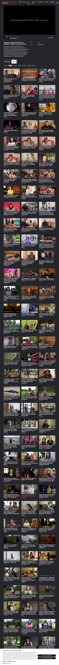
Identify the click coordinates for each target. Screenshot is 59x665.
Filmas (24, 2)
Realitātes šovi (40, 44)
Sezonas (7, 61)
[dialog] (29, 657)
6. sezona (10, 65)
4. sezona (19, 65)
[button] (20, 661)
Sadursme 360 (34, 2)
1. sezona (33, 65)
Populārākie (52, 2)
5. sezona (15, 65)
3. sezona (24, 65)
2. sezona (28, 65)
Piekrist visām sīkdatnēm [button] (47, 655)
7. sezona (5, 65)
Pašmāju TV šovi (14, 2)
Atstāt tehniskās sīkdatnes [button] (46, 658)
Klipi (14, 61)
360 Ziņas (28, 2)
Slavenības (40, 2)
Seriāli (20, 2)
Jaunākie (46, 2)
